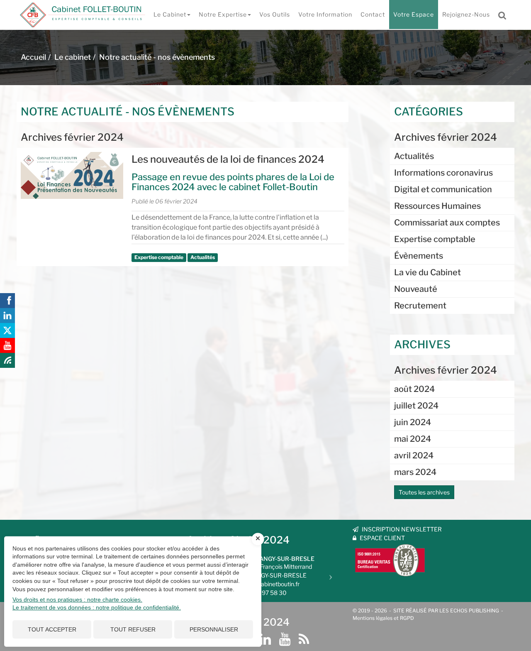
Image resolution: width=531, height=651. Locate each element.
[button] (332, 574)
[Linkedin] (265, 639)
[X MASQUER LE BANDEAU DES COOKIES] (258, 539)
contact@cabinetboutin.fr (266, 583)
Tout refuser (133, 629)
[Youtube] (284, 639)
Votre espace (413, 14)
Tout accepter (52, 629)
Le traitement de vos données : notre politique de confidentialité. (96, 607)
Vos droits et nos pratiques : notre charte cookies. (77, 599)
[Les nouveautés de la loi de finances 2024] (72, 175)
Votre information (325, 14)
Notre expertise (223, 14)
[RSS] (304, 639)
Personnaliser (214, 629)
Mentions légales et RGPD (383, 618)
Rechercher (504, 14)
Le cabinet (169, 14)
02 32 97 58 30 (266, 592)
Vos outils (274, 14)
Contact (372, 14)
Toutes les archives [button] (424, 492)
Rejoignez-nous (466, 14)
